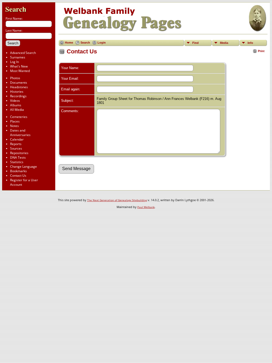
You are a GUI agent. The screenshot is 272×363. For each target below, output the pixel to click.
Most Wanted (20, 71)
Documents (18, 82)
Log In (14, 62)
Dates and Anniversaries (20, 132)
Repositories (19, 153)
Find (195, 42)
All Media (17, 109)
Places (15, 121)
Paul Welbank (146, 207)
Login (101, 42)
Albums (15, 105)
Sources (16, 148)
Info (250, 42)
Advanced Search (23, 52)
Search (15, 9)
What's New (19, 66)
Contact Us (18, 175)
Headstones (19, 87)
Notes (14, 126)
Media (224, 42)
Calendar (17, 139)
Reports (16, 144)
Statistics (16, 162)
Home (69, 42)
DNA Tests (18, 157)
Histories (16, 91)
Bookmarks (18, 171)
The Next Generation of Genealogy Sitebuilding (117, 200)
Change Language (23, 166)
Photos (15, 78)
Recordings (18, 96)
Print (261, 51)
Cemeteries (18, 117)
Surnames (17, 57)
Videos (15, 100)
